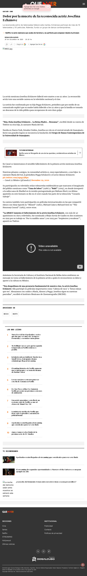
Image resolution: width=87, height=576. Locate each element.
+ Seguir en (19, 44)
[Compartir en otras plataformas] (11, 44)
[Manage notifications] (83, 565)
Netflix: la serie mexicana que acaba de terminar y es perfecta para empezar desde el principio (42, 33)
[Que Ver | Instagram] (43, 551)
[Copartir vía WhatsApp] (7, 44)
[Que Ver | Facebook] (49, 551)
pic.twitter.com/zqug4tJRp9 (16, 177)
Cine (4, 526)
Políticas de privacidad (53, 533)
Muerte (15, 314)
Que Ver (5, 11)
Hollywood (6, 540)
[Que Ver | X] (38, 551)
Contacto (47, 529)
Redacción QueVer (11, 37)
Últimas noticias (8, 544)
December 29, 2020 (40, 180)
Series (4, 529)
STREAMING (7, 537)
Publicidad (48, 526)
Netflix (4, 533)
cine (11, 11)
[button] (84, 4)
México (6, 314)
